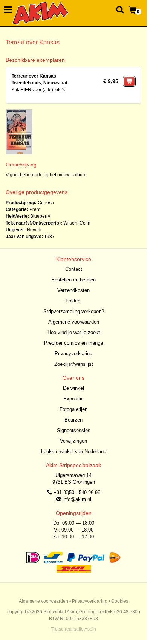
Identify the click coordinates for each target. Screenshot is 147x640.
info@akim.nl (77, 499)
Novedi (34, 229)
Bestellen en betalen (73, 280)
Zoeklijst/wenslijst (73, 364)
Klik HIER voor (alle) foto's (38, 89)
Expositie (73, 399)
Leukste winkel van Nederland (73, 451)
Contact (73, 269)
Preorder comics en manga (73, 343)
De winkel (73, 388)
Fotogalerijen (73, 409)
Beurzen (73, 420)
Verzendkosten (73, 290)
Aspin (90, 629)
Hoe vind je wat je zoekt (73, 332)
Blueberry (40, 216)
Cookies (119, 601)
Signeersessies (73, 430)
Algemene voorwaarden (73, 322)
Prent (34, 209)
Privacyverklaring (73, 353)
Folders (74, 301)
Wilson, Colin (76, 223)
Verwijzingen (73, 441)
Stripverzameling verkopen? (73, 311)
